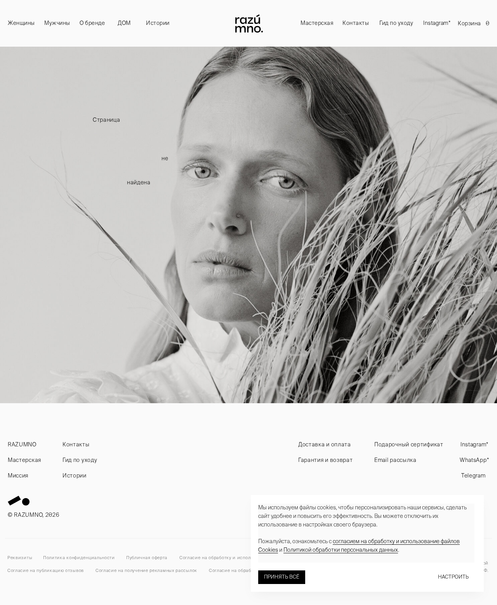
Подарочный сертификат (408, 444)
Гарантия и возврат (325, 460)
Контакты (355, 23)
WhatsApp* (474, 460)
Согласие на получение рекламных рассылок (146, 570)
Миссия (18, 475)
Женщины (21, 23)
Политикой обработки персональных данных (340, 550)
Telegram (473, 475)
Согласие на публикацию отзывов (45, 570)
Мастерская (317, 23)
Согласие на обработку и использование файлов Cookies (243, 557)
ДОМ (124, 23)
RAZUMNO (22, 444)
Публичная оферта (146, 557)
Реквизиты (19, 557)
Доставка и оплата (324, 444)
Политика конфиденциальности (79, 557)
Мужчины (57, 23)
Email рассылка (395, 460)
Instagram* (436, 23)
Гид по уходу (396, 23)
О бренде (92, 23)
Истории (158, 23)
